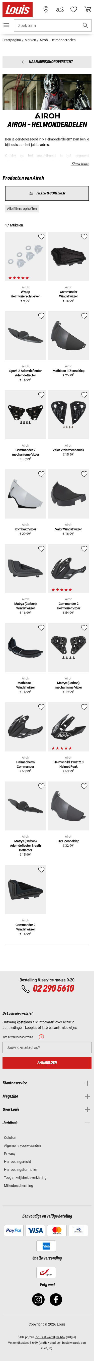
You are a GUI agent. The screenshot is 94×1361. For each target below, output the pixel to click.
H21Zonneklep (68, 841)
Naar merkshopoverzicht (51, 62)
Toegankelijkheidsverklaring (25, 1178)
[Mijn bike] (60, 9)
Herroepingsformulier (20, 1170)
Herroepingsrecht (17, 1162)
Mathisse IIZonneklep (68, 371)
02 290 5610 (53, 989)
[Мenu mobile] (6, 25)
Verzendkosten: (18, 1343)
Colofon (10, 1138)
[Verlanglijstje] (73, 9)
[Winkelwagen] (87, 9)
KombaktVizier (25, 529)
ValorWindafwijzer (68, 529)
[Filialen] (46, 9)
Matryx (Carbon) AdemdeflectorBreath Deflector (25, 845)
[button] (85, 25)
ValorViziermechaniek (68, 450)
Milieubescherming (18, 1186)
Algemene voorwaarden (22, 1146)
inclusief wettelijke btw (50, 1337)
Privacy (10, 1154)
